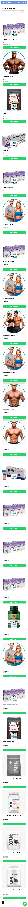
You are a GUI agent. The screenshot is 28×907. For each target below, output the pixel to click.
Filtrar (22, 11)
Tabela (19, 2)
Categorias (24, 2)
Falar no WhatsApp (14, 47)
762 (14, 902)
